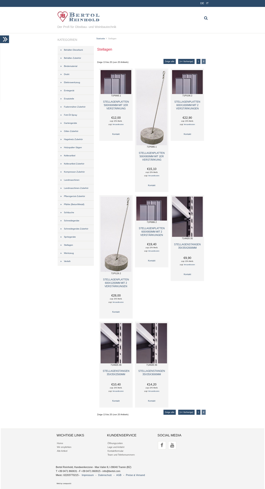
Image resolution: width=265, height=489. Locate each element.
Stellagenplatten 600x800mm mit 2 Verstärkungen (152, 231)
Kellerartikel (69, 155)
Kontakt (116, 134)
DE (202, 3)
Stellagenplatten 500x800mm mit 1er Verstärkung (152, 156)
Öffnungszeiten (115, 443)
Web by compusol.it (64, 483)
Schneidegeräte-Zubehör (76, 229)
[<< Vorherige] (186, 61)
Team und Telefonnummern (121, 454)
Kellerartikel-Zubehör (74, 164)
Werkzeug (69, 253)
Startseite (100, 38)
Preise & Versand (135, 475)
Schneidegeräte (71, 220)
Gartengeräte (70, 123)
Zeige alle (169, 61)
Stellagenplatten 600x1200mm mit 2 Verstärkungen (116, 283)
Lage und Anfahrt (116, 447)
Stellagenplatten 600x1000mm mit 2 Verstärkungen (187, 105)
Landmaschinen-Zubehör (76, 188)
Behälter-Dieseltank (73, 50)
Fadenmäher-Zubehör (75, 107)
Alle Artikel (62, 451)
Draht (66, 74)
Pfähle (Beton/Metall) (74, 204)
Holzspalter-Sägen (73, 147)
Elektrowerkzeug (72, 82)
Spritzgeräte (70, 237)
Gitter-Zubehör (71, 131)
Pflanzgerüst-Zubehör (74, 196)
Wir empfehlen (64, 447)
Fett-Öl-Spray (70, 115)
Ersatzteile (69, 99)
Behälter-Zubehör (72, 58)
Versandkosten (118, 124)
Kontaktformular (115, 451)
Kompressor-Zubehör (74, 172)
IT (207, 3)
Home (60, 443)
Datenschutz (105, 475)
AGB (118, 475)
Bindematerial (70, 66)
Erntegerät (69, 90)
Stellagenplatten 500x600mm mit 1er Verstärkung (116, 105)
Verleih (67, 261)
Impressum (88, 475)
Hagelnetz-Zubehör (73, 139)
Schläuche (69, 212)
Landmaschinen (71, 180)
